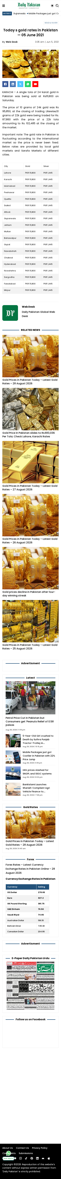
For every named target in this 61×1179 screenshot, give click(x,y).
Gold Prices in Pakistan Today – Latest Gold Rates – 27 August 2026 (29, 487)
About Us (7, 1148)
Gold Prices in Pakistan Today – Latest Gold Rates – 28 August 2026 (29, 381)
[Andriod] (43, 1158)
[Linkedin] (37, 1158)
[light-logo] (29, 5)
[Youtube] (15, 1158)
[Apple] (49, 1158)
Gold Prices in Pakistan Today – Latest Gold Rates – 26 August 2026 (29, 540)
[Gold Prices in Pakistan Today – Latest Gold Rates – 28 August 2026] (30, 824)
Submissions (26, 1153)
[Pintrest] (31, 1158)
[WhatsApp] (28, 84)
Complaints (9, 1153)
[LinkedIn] (13, 84)
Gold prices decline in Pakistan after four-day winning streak (28, 593)
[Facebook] (5, 84)
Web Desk (12, 41)
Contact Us (22, 1148)
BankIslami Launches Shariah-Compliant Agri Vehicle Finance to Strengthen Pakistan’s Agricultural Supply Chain (37, 791)
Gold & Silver (51, 23)
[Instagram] (20, 1158)
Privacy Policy (39, 1148)
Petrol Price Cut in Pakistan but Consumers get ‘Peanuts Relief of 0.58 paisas (30, 721)
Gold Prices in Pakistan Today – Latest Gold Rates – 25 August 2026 (29, 646)
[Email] (35, 84)
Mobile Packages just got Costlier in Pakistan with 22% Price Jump (39, 756)
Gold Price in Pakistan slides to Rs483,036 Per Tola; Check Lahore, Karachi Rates (28, 434)
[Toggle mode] (52, 6)
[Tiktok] (26, 1158)
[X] (20, 84)
